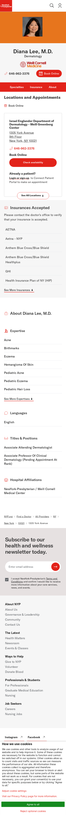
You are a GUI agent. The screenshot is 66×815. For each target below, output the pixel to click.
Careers (10, 709)
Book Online (51, 73)
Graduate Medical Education (24, 690)
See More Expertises (17, 398)
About (52, 87)
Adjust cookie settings (14, 791)
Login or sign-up (19, 178)
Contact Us (12, 624)
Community (12, 619)
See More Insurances (17, 290)
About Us (11, 609)
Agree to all (33, 804)
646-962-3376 (19, 74)
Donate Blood (14, 672)
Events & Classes (16, 648)
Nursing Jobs (13, 714)
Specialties (17, 87)
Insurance (36, 87)
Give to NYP (13, 662)
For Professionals (16, 685)
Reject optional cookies (33, 811)
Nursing (10, 695)
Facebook (34, 737)
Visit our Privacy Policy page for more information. (29, 796)
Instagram (11, 737)
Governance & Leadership (22, 614)
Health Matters (15, 638)
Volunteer (11, 667)
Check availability (33, 162)
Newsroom (12, 643)
